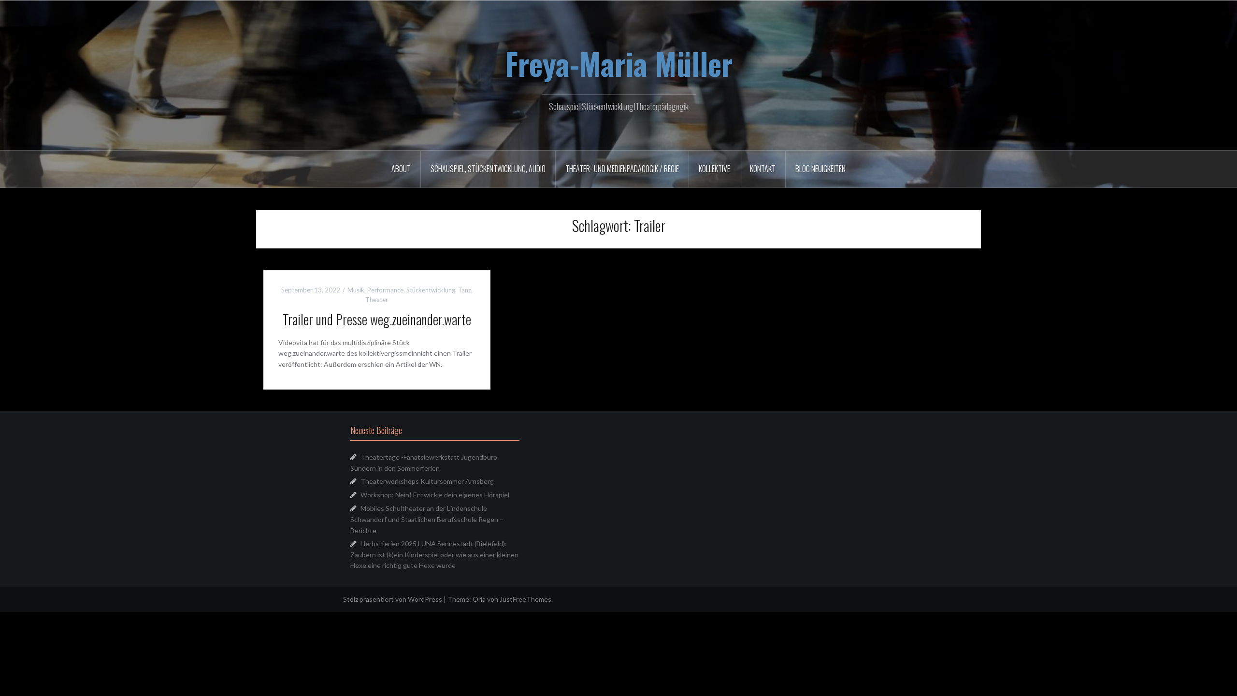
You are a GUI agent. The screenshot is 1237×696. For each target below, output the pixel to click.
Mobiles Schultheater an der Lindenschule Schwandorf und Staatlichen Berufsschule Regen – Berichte (426, 519)
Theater (376, 300)
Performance (385, 290)
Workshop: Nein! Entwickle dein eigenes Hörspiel (434, 495)
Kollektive (714, 168)
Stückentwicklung (430, 290)
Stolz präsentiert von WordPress (392, 599)
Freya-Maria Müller (619, 63)
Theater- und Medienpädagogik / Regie (622, 168)
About (401, 168)
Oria (479, 599)
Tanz (464, 290)
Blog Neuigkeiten (820, 168)
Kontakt (763, 168)
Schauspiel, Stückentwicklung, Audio (488, 168)
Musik (355, 290)
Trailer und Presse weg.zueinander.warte (377, 319)
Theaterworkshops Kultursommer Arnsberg (427, 481)
